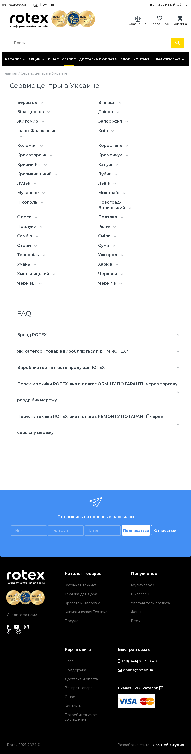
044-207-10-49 (168, 59)
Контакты (142, 59)
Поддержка (75, 670)
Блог (125, 59)
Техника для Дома (81, 594)
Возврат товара (79, 688)
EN (53, 4)
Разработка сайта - (150, 745)
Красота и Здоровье (83, 603)
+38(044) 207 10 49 (138, 661)
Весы (135, 621)
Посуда (71, 621)
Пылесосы (140, 594)
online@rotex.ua (14, 4)
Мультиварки (142, 585)
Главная (10, 73)
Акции (34, 59)
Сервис (69, 59)
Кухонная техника (81, 585)
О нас (53, 59)
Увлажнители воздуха (150, 603)
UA (45, 4)
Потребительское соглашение (81, 717)
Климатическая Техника (86, 612)
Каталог (13, 59)
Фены (136, 612)
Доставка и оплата (98, 59)
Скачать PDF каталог (138, 688)
